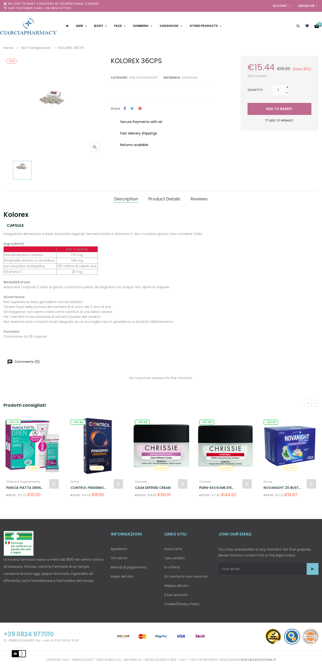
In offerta (172, 567)
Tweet (132, 108)
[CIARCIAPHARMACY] (28, 26)
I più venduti (175, 558)
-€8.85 (142, 422)
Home (74, 482)
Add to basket (279, 108)
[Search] (298, 26)
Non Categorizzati (143, 78)
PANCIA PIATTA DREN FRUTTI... (23, 487)
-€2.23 (271, 422)
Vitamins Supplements (23, 482)
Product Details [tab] (164, 199)
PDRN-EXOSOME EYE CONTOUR (215, 487)
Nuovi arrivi (173, 549)
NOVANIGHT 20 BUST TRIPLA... (281, 487)
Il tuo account (176, 594)
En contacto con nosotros (186, 576)
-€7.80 (207, 422)
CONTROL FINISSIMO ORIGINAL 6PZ (87, 487)
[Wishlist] (307, 26)
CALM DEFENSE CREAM (153, 487)
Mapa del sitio (122, 576)
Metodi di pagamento (129, 567)
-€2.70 (13, 422)
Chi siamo (119, 558)
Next (314, 403)
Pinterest (140, 108)
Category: (119, 78)
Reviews (199, 199)
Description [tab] (126, 199)
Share (125, 108)
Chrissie (141, 482)
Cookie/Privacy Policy (182, 604)
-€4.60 (78, 422)
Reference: (172, 78)
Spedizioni (119, 549)
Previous (307, 403)
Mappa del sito (177, 585)
